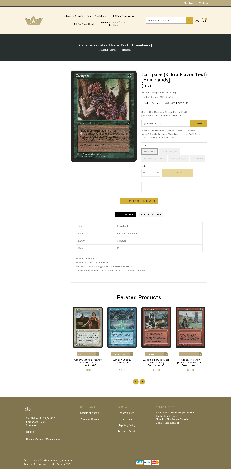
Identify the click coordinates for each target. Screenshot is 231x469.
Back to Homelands (142, 200)
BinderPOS (64, 464)
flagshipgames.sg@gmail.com (43, 438)
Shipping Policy (126, 425)
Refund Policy (126, 418)
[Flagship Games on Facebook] (19, 3)
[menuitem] (73, 16)
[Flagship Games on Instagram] (25, 3)
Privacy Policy (126, 412)
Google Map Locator (167, 422)
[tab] (125, 214)
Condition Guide (89, 412)
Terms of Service (90, 418)
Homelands (126, 49)
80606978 (31, 432)
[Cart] (204, 20)
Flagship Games (107, 49)
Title (144, 145)
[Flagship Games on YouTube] (31, 3)
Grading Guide (179, 102)
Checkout (189, 3)
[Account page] (197, 20)
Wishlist (203, 3)
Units (144, 166)
